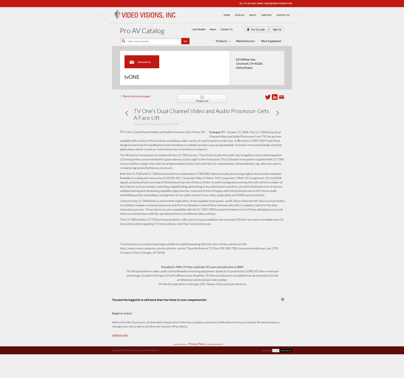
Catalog (239, 15)
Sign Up (277, 29)
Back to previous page (136, 96)
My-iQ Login (258, 29)
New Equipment (271, 41)
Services (266, 15)
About (252, 15)
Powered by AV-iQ (215, 344)
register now (120, 335)
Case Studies (198, 29)
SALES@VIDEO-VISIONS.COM (278, 3)
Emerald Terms (180, 344)
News (213, 29)
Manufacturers (245, 41)
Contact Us (283, 15)
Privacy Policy (197, 344)
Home (227, 15)
